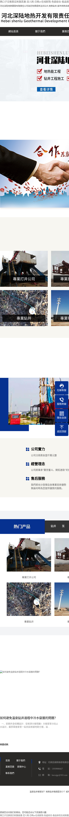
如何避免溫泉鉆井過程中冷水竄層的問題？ (28, 718)
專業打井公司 (24, 279)
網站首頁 (13, 31)
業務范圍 (10, 766)
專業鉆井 (24, 318)
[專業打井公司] (29, 555)
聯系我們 (10, 773)
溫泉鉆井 (44, 6)
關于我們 (40, 31)
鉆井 (53, 526)
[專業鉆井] (29, 599)
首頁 (8, 760)
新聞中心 (21, 766)
